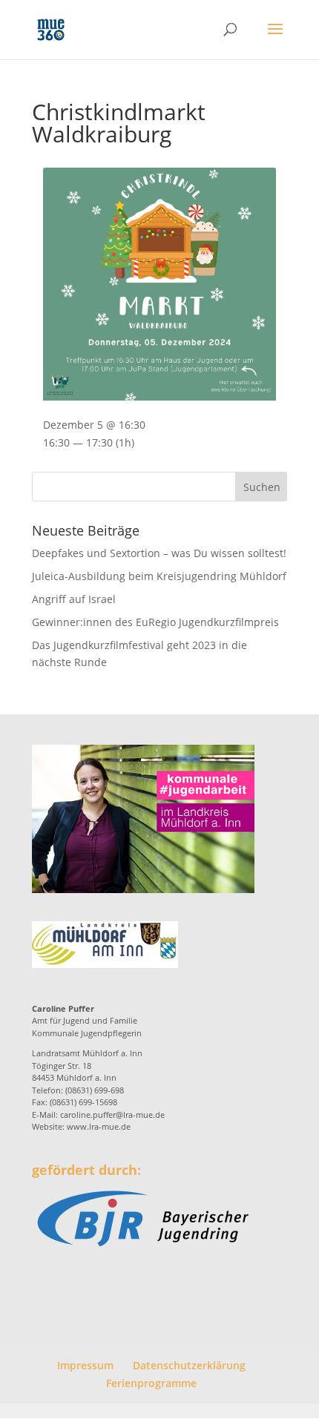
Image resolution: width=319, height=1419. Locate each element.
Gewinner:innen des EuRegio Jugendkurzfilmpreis (155, 622)
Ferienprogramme (151, 1383)
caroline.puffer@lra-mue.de (112, 1114)
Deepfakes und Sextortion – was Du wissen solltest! (159, 553)
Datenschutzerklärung (189, 1365)
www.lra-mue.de (99, 1126)
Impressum (85, 1365)
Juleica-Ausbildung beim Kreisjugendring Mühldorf (159, 576)
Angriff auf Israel (74, 599)
